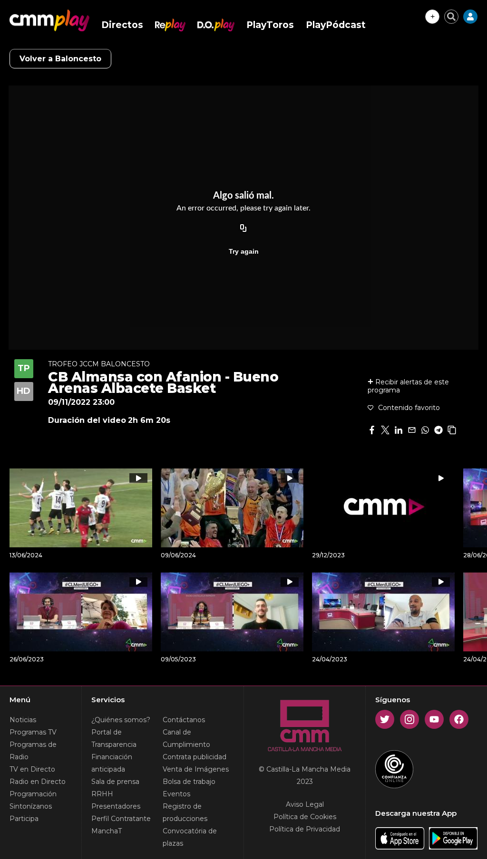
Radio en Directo (38, 781)
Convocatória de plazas (190, 837)
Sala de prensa (115, 781)
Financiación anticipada (111, 763)
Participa (24, 818)
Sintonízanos (31, 806)
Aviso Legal (305, 804)
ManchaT (106, 831)
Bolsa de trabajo (189, 781)
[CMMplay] (49, 20)
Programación (33, 794)
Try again (244, 251)
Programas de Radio (33, 750)
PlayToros (270, 24)
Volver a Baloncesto (60, 58)
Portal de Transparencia (113, 738)
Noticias (23, 720)
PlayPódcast (336, 24)
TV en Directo (32, 769)
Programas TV (33, 732)
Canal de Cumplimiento (186, 738)
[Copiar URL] (243, 228)
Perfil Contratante (121, 818)
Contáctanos (184, 720)
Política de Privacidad (304, 829)
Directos (122, 24)
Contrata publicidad (194, 757)
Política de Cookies (304, 816)
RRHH (102, 794)
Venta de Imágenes (196, 769)
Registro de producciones (185, 812)
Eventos (176, 794)
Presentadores (115, 806)
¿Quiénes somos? (120, 720)
